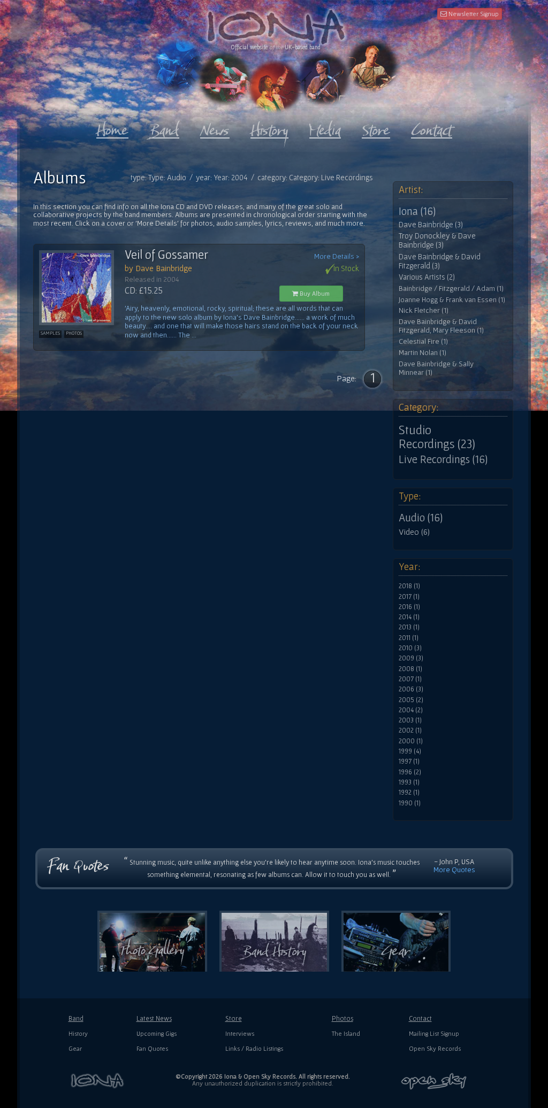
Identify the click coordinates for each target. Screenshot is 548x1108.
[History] (269, 127)
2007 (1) (410, 679)
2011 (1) (408, 638)
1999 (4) (410, 751)
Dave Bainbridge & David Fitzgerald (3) (440, 261)
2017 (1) (409, 597)
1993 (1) (409, 782)
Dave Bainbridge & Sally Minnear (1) (436, 368)
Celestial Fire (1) (423, 341)
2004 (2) (411, 710)
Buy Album (314, 293)
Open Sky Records (435, 1048)
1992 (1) (409, 792)
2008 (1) (410, 669)
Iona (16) (417, 211)
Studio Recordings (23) (437, 437)
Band (75, 1018)
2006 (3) (411, 689)
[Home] (112, 127)
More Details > (336, 256)
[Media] (325, 127)
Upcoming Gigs (156, 1033)
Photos (342, 1018)
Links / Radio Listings (254, 1048)
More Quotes (454, 869)
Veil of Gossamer (166, 254)
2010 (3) (410, 648)
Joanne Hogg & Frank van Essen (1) (452, 300)
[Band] (164, 127)
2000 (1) (411, 741)
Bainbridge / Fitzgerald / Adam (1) (451, 288)
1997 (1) (409, 761)
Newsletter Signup (473, 13)
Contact (420, 1018)
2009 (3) (411, 658)
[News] (215, 127)
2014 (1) (409, 617)
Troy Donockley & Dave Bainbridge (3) (437, 240)
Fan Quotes (152, 1048)
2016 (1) (409, 607)
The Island (346, 1033)
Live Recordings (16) (443, 459)
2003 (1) (410, 720)
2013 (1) (409, 627)
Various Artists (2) (427, 277)
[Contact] (431, 127)
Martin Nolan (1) (422, 353)
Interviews (239, 1033)
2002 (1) (410, 730)
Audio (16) (421, 518)
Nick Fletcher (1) (423, 310)
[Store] (376, 127)
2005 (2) (411, 700)
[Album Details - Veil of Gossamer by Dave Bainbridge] (82, 287)
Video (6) (414, 531)
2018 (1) (409, 586)
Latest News (154, 1018)
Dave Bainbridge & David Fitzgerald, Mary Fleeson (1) (441, 326)
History (78, 1033)
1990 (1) (410, 803)
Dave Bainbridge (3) (431, 224)
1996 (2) (410, 772)
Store (233, 1018)
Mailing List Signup (434, 1033)
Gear (75, 1048)
